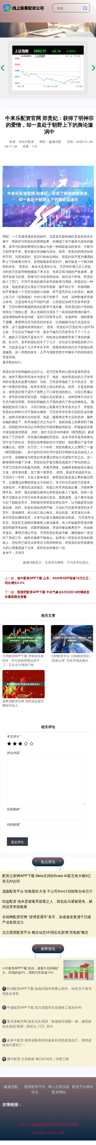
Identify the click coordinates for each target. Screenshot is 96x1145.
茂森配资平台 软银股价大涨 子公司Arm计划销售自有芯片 (47, 891)
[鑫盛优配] (24, 7)
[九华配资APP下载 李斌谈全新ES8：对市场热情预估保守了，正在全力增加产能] (23, 638)
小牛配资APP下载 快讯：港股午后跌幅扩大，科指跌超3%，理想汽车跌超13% (30, 970)
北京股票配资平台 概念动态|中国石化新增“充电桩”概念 (45, 932)
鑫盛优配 (11, 1086)
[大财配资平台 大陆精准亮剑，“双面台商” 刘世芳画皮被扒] (72, 638)
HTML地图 (70, 1124)
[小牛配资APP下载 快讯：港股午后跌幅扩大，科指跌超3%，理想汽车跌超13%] (78, 970)
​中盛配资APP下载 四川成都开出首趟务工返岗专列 (44, 1007)
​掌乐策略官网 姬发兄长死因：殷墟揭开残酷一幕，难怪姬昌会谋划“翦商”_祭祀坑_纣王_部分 (47, 1023)
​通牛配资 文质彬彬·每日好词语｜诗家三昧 (38, 1058)
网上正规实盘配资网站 (59, 1089)
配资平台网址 (83, 1086)
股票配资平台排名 (35, 1089)
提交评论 (17, 842)
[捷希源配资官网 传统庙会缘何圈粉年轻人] (23, 683)
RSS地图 (55, 1124)
